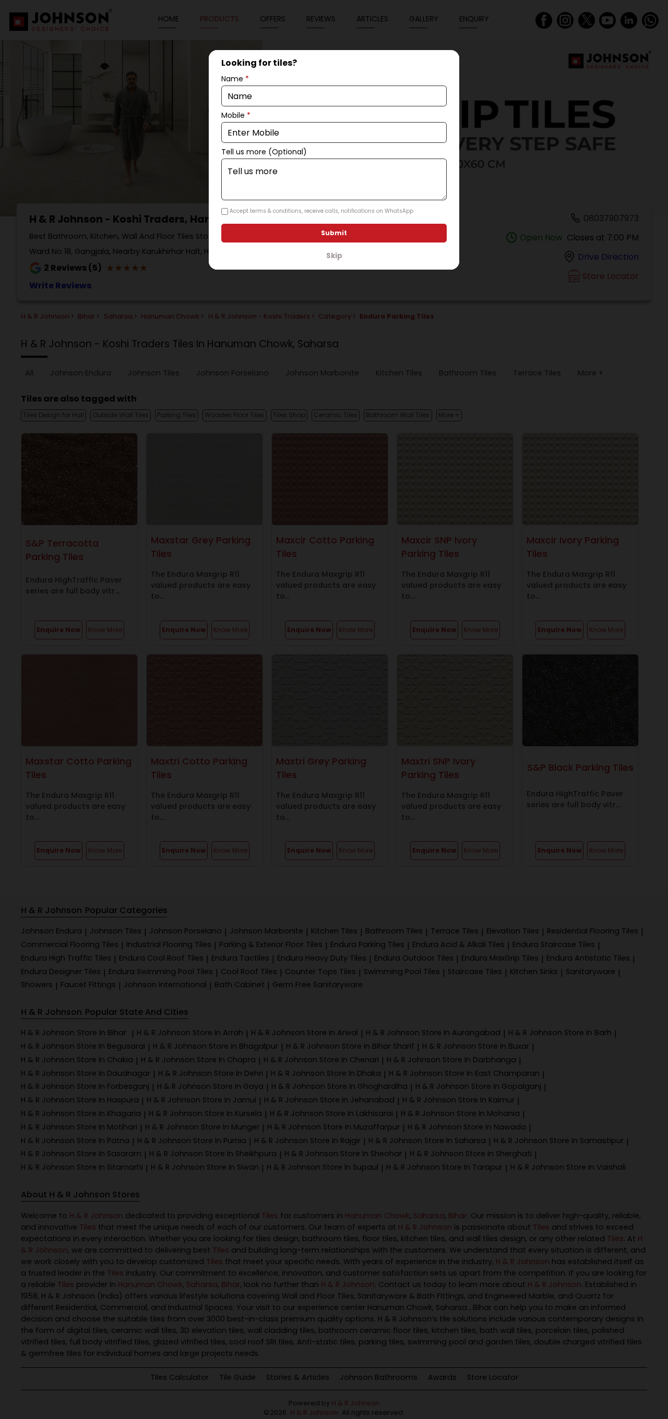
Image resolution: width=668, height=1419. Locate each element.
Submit (334, 232)
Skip (334, 256)
